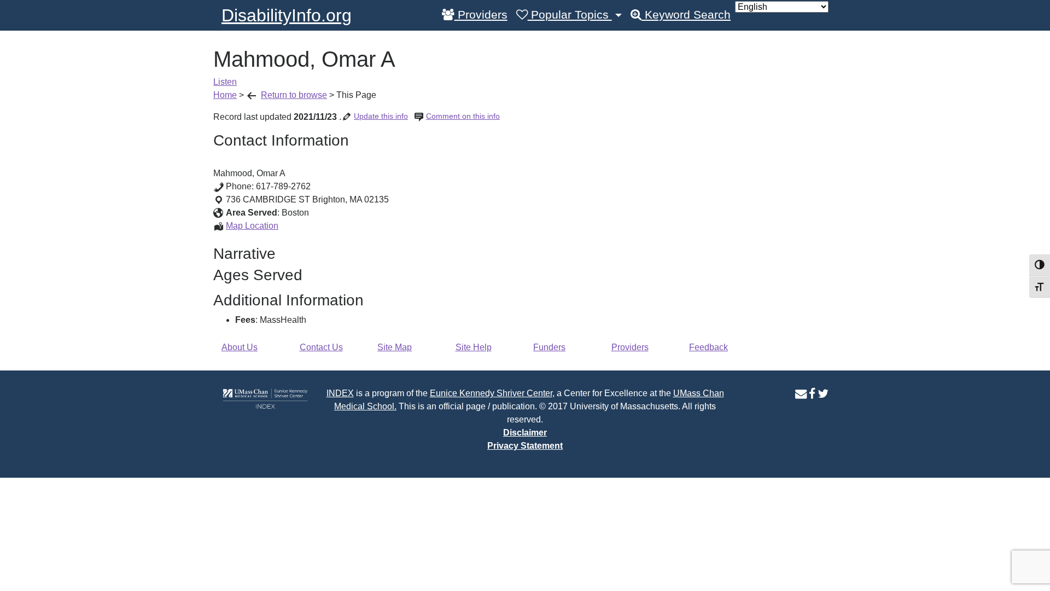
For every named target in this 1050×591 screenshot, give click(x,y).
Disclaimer (525, 432)
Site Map (394, 347)
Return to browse (294, 95)
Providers (481, 14)
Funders (549, 347)
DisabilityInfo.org (286, 15)
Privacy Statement (525, 445)
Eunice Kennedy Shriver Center (491, 393)
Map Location (252, 225)
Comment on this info (463, 116)
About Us (239, 347)
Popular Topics (570, 14)
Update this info (381, 116)
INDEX (340, 393)
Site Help (474, 347)
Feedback (708, 347)
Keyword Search (686, 14)
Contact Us (321, 347)
